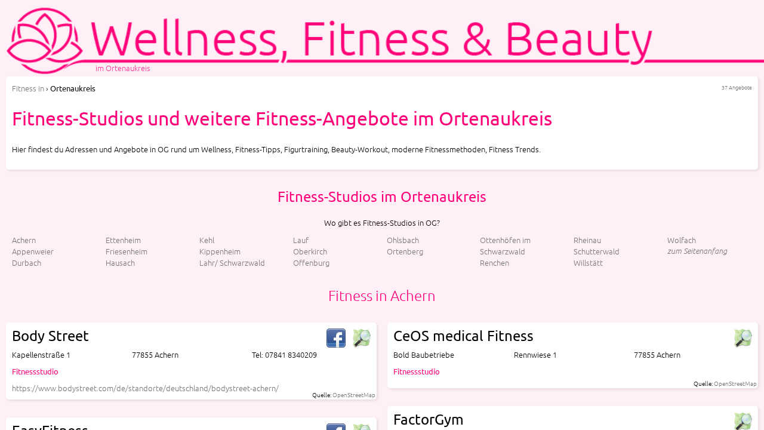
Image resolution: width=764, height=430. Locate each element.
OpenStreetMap (353, 394)
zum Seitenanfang (697, 250)
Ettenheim (123, 239)
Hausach (120, 262)
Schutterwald (597, 251)
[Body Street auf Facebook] (336, 338)
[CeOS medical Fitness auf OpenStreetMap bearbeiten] (742, 338)
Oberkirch (310, 251)
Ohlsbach (403, 239)
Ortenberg (405, 251)
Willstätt (588, 262)
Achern (24, 239)
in (28, 88)
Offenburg (311, 262)
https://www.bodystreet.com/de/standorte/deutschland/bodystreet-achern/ (145, 388)
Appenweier (33, 251)
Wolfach (681, 239)
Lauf (301, 239)
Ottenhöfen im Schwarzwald (505, 245)
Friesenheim (126, 251)
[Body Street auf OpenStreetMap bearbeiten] (361, 338)
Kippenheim (220, 251)
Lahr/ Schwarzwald (232, 262)
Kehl (206, 239)
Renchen (494, 262)
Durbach (26, 262)
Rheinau (587, 239)
